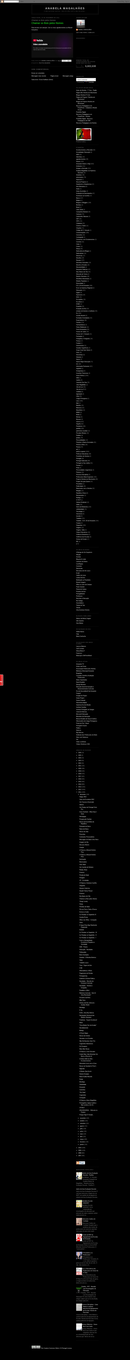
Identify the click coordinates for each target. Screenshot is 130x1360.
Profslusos (79, 596)
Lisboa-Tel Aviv (80, 577)
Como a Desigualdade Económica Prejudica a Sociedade (87, 942)
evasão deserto (80, 315)
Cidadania (79, 223)
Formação (79, 336)
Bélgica (78, 200)
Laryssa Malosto (81, 646)
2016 (80, 779)
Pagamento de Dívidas (86, 973)
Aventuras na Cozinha (82, 195)
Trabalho (78, 518)
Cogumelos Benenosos (86, 1043)
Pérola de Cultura (81, 589)
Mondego (82, 1007)
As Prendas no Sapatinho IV (87, 914)
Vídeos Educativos (81, 532)
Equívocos (79, 295)
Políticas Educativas (82, 454)
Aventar (78, 557)
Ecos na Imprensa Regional (84, 288)
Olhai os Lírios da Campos (84, 584)
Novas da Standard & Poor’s (87, 1066)
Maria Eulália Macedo (85, 1076)
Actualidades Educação (83, 152)
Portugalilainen (80, 593)
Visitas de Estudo (81, 539)
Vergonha (82, 885)
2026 (80, 752)
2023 (80, 760)
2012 (80, 789)
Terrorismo (79, 514)
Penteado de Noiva (85, 826)
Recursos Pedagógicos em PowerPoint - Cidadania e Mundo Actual (86, 108)
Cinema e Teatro (81, 225)
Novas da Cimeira (84, 1036)
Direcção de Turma (81, 274)
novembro (83, 1118)
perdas (78, 437)
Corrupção (82, 1097)
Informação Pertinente (82, 366)
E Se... (81, 1010)
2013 (80, 787)
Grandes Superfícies (82, 348)
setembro (83, 1123)
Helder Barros (80, 631)
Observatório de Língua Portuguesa (86, 721)
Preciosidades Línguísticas (84, 470)
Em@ (78, 573)
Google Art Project (81, 695)
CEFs (78, 221)
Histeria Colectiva (84, 888)
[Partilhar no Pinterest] (70, 61)
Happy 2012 (82, 797)
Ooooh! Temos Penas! (86, 891)
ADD (77, 154)
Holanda (78, 357)
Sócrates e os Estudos (86, 1038)
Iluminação (82, 859)
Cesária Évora (83, 917)
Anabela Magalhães (65, 8)
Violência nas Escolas (82, 537)
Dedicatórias (79, 253)
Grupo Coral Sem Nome (83, 350)
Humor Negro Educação (83, 361)
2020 (80, 768)
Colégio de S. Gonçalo (82, 230)
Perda (81, 1079)
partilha (78, 428)
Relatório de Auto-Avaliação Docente (85, 1189)
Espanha (78, 306)
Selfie (78, 504)
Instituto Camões (81, 707)
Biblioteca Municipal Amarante (85, 671)
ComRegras (79, 564)
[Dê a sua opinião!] (65, 61)
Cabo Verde (79, 209)
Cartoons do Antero (81, 561)
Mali (77, 403)
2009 (80, 1150)
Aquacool (79, 179)
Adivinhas (79, 157)
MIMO (78, 412)
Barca (78, 198)
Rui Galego (79, 600)
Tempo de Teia (80, 605)
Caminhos (82, 1090)
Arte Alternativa (80, 186)
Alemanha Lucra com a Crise (87, 1063)
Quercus (78, 730)
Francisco (79, 653)
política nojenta (44, 63)
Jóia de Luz (79, 387)
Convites (78, 242)
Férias (81, 904)
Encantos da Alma (84, 997)
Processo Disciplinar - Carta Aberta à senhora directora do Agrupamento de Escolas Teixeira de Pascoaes (89, 1308)
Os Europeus (83, 1046)
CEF (77, 219)
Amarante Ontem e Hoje (83, 164)
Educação (79, 290)
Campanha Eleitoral (82, 212)
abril (81, 1136)
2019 (80, 771)
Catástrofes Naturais (82, 216)
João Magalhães (81, 384)
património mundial (81, 431)
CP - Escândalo (84, 880)
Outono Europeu (84, 1074)
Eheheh (81, 930)
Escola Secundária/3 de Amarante (86, 691)
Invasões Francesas (82, 373)
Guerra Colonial (80, 700)
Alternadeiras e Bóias (85, 970)
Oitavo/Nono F (80, 651)
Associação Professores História (85, 668)
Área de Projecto (81, 182)
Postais (78, 465)
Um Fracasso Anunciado (86, 802)
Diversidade (79, 283)
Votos (81, 922)
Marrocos (79, 407)
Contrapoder (79, 237)
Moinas (78, 417)
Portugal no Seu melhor (83, 463)
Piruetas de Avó (81, 591)
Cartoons (78, 214)
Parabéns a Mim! (84, 990)
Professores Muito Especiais (84, 477)
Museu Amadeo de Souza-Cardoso (86, 719)
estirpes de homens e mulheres (85, 311)
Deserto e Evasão (81, 265)
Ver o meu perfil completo (85, 32)
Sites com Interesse (82, 737)
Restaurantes (80, 495)
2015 (80, 781)
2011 (80, 792)
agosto (82, 1126)
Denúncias (79, 255)
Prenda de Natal (84, 875)
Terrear (78, 607)
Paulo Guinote (80, 587)
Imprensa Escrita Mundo (83, 705)
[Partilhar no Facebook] (68, 61)
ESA (77, 297)
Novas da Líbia (83, 831)
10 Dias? (82, 1107)
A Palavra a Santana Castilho (88, 883)
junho (81, 1131)
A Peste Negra (83, 1033)
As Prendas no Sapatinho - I (87, 937)
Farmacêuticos (80, 325)
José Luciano (80, 648)
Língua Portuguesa (81, 398)
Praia (77, 467)
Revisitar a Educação (82, 598)
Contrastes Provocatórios (86, 837)
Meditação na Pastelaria (83, 580)
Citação (81, 847)
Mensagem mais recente (38, 76)
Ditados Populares (81, 281)
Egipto (78, 292)
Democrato (79, 568)
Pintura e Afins (80, 444)
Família (78, 322)
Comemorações (80, 232)
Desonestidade (80, 267)
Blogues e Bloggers (82, 202)
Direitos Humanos (81, 276)
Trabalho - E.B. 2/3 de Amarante (85, 520)
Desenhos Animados (82, 262)
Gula (77, 352)
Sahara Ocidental (81, 502)
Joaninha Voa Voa (81, 382)
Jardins (78, 380)
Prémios (78, 472)
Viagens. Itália (80, 530)
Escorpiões (79, 299)
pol (77, 449)
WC (77, 541)
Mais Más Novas (84, 1049)
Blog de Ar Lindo (81, 559)
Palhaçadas (82, 952)
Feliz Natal (82, 864)
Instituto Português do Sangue (85, 709)
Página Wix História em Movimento (86, 92)
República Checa (81, 493)
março (82, 1139)
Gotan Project (80, 698)
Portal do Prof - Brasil (82, 723)
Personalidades (80, 440)
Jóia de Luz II (80, 389)
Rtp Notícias (79, 732)
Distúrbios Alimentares (82, 278)
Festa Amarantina (81, 329)
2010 (80, 1147)
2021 (80, 766)
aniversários (79, 177)
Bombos (78, 205)
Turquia (78, 523)
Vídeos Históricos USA (83, 744)
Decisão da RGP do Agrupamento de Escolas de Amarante (89, 1237)
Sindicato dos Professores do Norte (86, 735)
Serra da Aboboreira (82, 507)
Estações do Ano (81, 308)
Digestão (82, 1068)
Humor (78, 359)
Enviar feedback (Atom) (46, 79)
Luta (77, 401)
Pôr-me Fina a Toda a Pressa (88, 909)
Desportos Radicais (82, 269)
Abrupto (78, 554)
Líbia (77, 396)
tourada (78, 516)
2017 (80, 776)
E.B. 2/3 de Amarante (82, 285)
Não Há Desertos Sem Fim (87, 1041)
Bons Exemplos (84, 955)
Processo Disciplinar (82, 474)
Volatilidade (82, 1084)
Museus (78, 419)
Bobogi (81, 1030)
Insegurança (79, 371)
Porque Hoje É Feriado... (86, 1115)
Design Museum (81, 684)
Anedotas (79, 175)
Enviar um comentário (37, 73)
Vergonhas (79, 525)
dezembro (83, 794)
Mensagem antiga (68, 76)
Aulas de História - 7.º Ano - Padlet (86, 90)
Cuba (77, 244)
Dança (78, 248)
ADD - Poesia (83, 947)
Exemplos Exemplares (82, 318)
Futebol (78, 343)
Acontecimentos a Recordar (84, 150)
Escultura (79, 302)
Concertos (79, 235)
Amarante (82, 1087)
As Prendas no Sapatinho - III (88, 932)
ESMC (78, 304)
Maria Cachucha (81, 636)
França (78, 341)
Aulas (78, 189)
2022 (80, 763)
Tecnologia (79, 511)
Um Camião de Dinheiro (86, 867)
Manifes (78, 405)
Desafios (78, 258)
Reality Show (83, 870)
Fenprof (78, 693)
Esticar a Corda (84, 912)
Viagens (78, 527)
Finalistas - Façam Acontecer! (88, 1020)
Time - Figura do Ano (85, 965)
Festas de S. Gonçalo (82, 334)
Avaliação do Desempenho (84, 193)
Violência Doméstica (82, 534)
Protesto (81, 872)
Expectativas (80, 320)
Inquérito (78, 368)
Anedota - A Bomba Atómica (87, 957)
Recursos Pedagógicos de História (86, 123)
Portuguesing (83, 976)
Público (78, 728)
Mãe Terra (82, 1000)
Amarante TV (80, 664)
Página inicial (54, 76)
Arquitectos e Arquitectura (83, 184)
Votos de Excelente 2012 (86, 799)
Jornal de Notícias (81, 712)
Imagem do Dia (83, 842)
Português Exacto (81, 725)
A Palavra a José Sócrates (87, 1051)
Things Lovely (83, 901)
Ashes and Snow (81, 666)
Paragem (82, 877)
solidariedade (80, 509)
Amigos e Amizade (81, 168)
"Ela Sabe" (82, 1092)
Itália (77, 377)
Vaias (81, 960)
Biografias (79, 673)
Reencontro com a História (84, 488)
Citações (78, 228)
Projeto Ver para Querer (83, 481)
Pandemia (79, 426)
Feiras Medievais (81, 327)
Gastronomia (80, 345)
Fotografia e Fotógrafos (83, 338)
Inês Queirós (80, 621)
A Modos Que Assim (85, 1071)
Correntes (79, 566)
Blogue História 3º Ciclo (83, 95)
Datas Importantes (81, 680)
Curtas (78, 246)
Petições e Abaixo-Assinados (84, 442)
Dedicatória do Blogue (82, 251)
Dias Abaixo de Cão (82, 272)
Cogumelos (82, 1095)
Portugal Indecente (81, 460)
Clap (77, 634)
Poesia (78, 447)
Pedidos (78, 435)
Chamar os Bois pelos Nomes (88, 899)
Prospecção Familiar (85, 819)
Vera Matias (79, 623)
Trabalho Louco (83, 962)
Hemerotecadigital (81, 702)
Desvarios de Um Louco (83, 570)
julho (81, 1128)
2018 (80, 773)
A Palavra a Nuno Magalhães (87, 1100)
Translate (91, 82)
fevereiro (82, 1142)
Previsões (82, 834)
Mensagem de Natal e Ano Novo (88, 839)
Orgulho (78, 424)
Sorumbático (80, 603)
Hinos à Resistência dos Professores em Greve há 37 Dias (89, 1270)
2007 (80, 1155)
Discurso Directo (84, 845)
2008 (80, 1153)
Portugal (78, 458)
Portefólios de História (82, 456)
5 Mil (80, 968)
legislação (79, 394)
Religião (78, 490)
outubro (82, 1121)
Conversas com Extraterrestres (85, 239)
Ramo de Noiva (83, 829)
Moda (77, 414)
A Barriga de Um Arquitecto (84, 552)
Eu (77, 313)
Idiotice (81, 804)
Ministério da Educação (83, 716)
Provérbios (79, 484)
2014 (80, 784)
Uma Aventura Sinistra (82, 610)
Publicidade (79, 486)
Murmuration (83, 862)
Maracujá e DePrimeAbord (84, 655)
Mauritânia (79, 410)
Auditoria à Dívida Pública (87, 978)
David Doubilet (80, 682)
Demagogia (82, 816)
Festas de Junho (81, 331)
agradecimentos (81, 159)
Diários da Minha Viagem (83, 618)
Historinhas (79, 355)
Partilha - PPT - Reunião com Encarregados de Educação (88, 1288)
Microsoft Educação (82, 714)
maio (81, 1134)
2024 (80, 758)
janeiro (82, 1144)
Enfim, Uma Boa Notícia (86, 1013)
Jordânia (78, 391)
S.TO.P (78, 500)
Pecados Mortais (81, 433)
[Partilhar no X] (67, 61)
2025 (80, 755)
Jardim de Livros (81, 575)
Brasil (78, 207)
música (78, 421)
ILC (77, 364)
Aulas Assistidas (81, 191)
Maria (81, 1022)
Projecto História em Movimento (85, 479)
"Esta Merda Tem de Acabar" (87, 1025)
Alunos (78, 161)
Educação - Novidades (86, 949)
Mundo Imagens (81, 582)
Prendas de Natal (84, 906)
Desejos (78, 260)
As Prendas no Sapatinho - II (87, 935)
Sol (77, 739)
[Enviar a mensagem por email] (63, 61)
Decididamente (83, 1028)
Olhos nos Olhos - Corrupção (87, 920)
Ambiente (79, 166)
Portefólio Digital (81, 112)
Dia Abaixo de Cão (84, 896)
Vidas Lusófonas (81, 742)
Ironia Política (80, 375)
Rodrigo (78, 497)
